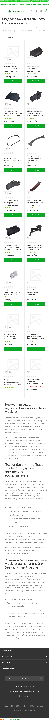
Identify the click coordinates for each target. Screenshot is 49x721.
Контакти (7, 657)
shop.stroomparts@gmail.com (26, 691)
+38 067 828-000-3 (25, 686)
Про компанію (9, 651)
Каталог (6, 662)
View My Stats (15, 719)
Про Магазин (8, 668)
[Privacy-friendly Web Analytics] (4, 719)
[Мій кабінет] (41, 11)
